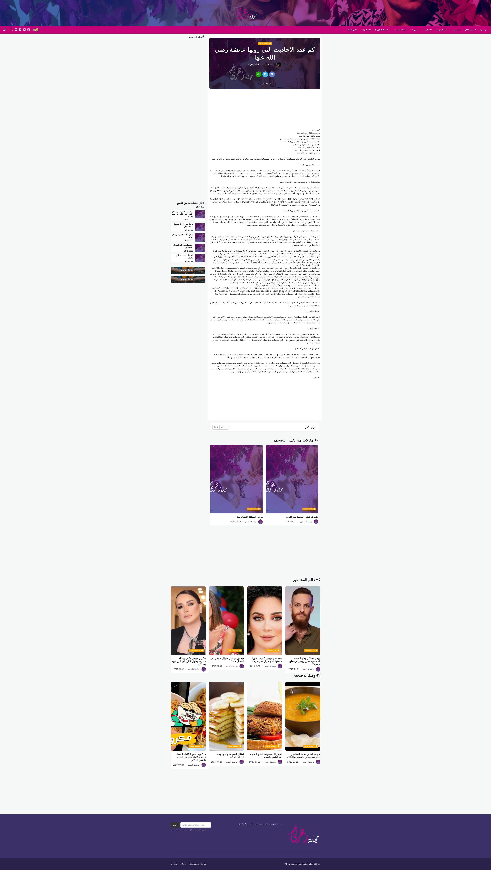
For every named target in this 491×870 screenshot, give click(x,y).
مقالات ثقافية (263, 43)
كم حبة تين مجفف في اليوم (304, 516)
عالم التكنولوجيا (381, 29)
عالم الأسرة (352, 29)
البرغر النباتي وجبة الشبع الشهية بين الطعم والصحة (304, 755)
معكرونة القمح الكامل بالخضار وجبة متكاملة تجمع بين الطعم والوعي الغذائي (229, 757)
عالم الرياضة (427, 29)
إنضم (175, 825)
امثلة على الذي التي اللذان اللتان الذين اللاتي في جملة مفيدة (182, 214)
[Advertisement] (264, 109)
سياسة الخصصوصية (198, 864)
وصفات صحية (304, 675)
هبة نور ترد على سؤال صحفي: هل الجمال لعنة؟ (303, 660)
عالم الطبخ (366, 29)
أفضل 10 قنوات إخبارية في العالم (182, 235)
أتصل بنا (174, 864)
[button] (11, 29)
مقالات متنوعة (400, 29)
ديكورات (415, 29)
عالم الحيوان (441, 29)
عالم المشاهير (470, 29)
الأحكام (183, 864)
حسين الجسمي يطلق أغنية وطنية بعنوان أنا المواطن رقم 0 (227, 660)
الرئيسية (483, 29)
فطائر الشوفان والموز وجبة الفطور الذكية (268, 755)
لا (217, 427)
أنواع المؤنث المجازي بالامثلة (184, 256)
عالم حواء (456, 29)
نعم (223, 427)
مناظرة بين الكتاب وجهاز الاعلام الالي (183, 225)
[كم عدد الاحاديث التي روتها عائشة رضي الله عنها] (272, 74)
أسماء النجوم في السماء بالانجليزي (183, 246)
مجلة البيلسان (308, 864)
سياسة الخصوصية (177, 830)
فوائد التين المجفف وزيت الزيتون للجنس (242, 516)
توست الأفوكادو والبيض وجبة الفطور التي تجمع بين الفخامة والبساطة (191, 757)
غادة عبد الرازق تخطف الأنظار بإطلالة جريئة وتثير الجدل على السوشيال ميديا (191, 661)
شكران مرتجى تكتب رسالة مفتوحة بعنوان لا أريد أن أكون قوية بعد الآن (265, 661)
